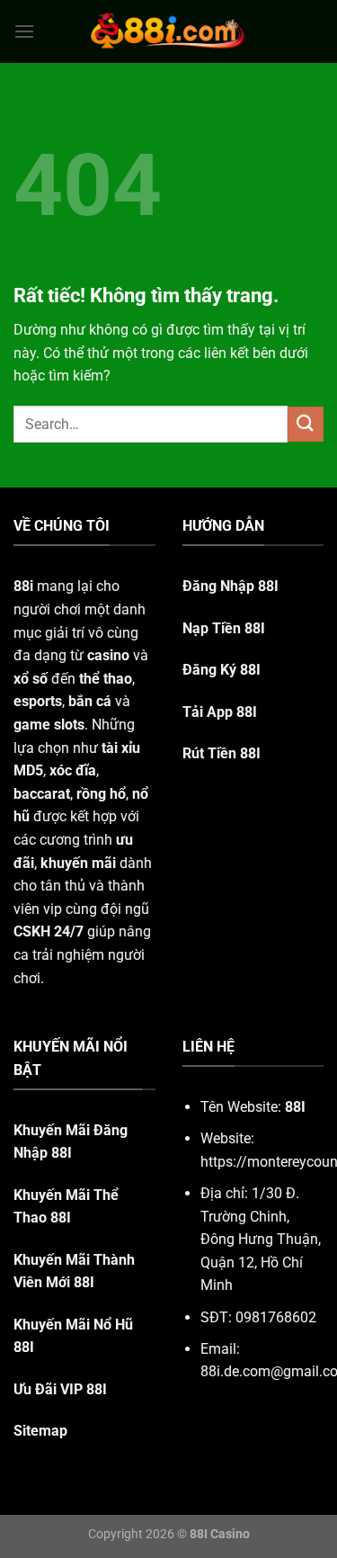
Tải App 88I (219, 712)
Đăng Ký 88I (221, 669)
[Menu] (24, 31)
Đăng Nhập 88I (230, 586)
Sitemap (40, 1430)
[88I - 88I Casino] (169, 31)
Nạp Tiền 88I (223, 628)
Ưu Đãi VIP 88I (60, 1389)
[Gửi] (306, 424)
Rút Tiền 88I (221, 753)
